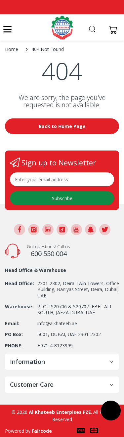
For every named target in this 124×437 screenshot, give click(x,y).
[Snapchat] (90, 229)
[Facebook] (19, 229)
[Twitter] (104, 229)
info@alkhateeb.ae (57, 323)
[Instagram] (33, 229)
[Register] (102, 29)
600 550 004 (49, 253)
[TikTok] (62, 229)
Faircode (42, 431)
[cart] (115, 29)
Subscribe (62, 198)
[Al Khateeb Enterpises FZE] (62, 27)
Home (11, 49)
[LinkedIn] (48, 229)
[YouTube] (76, 229)
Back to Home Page (62, 126)
